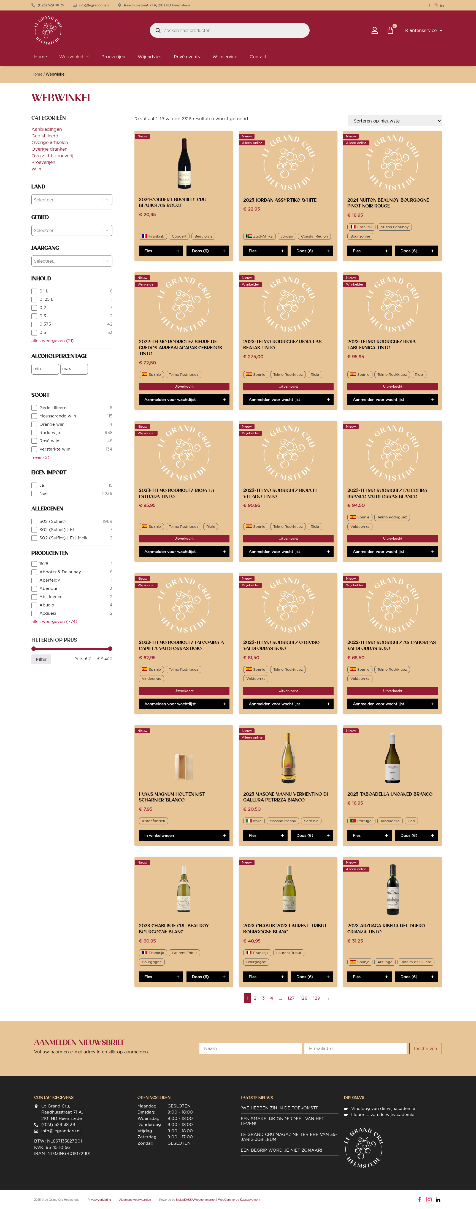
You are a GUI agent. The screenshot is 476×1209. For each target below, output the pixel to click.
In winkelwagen (159, 835)
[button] (107, 200)
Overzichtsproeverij (52, 155)
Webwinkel (71, 56)
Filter (41, 659)
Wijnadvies (149, 56)
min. (37, 368)
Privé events (187, 56)
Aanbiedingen (46, 129)
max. (67, 368)
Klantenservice (421, 30)
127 (291, 998)
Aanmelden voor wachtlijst (170, 399)
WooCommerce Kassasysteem (239, 1199)
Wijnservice (224, 56)
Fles (148, 250)
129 (316, 998)
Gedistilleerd (44, 136)
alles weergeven (52, 340)
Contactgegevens (54, 1097)
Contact (258, 56)
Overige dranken (49, 149)
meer (40, 457)
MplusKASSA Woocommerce (195, 1199)
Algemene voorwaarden (135, 1199)
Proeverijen (113, 56)
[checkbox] (71, 291)
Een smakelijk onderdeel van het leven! (282, 1121)
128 (303, 998)
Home (40, 56)
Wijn (36, 169)
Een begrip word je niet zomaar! (281, 1150)
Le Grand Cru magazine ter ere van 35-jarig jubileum (289, 1137)
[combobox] (62, 199)
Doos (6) (200, 250)
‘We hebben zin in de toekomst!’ (279, 1108)
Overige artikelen (49, 142)
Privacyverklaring (99, 1199)
